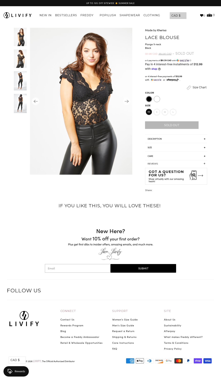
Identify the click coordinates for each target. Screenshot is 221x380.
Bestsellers (66, 15)
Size (148, 105)
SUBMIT (143, 268)
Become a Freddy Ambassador (79, 337)
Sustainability (172, 325)
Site (167, 311)
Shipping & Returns (124, 337)
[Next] (127, 101)
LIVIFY (37, 361)
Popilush (108, 15)
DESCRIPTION (155, 138)
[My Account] (190, 15)
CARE (150, 156)
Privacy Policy (173, 348)
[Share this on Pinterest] (168, 190)
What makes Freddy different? (183, 337)
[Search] (195, 15)
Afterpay (169, 331)
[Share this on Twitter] (155, 190)
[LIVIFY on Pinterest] (203, 291)
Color (149, 92)
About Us (169, 319)
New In (46, 15)
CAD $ (176, 15)
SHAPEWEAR (130, 15)
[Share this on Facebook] (161, 190)
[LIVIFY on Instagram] (211, 291)
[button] (176, 60)
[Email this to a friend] (174, 190)
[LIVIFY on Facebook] (196, 291)
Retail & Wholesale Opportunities (81, 342)
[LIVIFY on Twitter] (189, 291)
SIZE (150, 147)
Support (120, 311)
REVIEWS (176, 164)
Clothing (152, 15)
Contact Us (67, 319)
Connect (68, 311)
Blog (63, 331)
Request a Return (123, 331)
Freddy (87, 15)
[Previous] (35, 101)
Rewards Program (71, 325)
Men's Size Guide (123, 325)
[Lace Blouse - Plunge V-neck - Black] (81, 101)
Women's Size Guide (125, 319)
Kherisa (161, 30)
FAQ (114, 348)
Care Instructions (123, 342)
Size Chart (199, 87)
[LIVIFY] (17, 15)
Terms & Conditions (176, 342)
